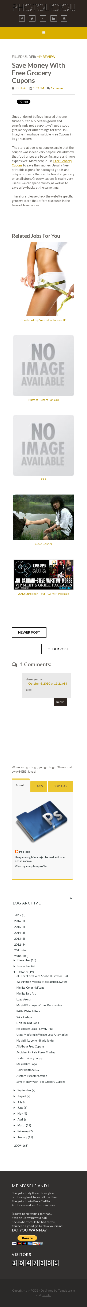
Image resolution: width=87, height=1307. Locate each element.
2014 (18, 932)
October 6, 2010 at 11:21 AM (47, 683)
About (20, 785)
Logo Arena (23, 999)
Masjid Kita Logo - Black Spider (35, 1040)
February (23, 1131)
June (21, 1107)
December (24, 960)
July (20, 1102)
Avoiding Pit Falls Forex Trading (35, 1052)
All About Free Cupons (30, 1046)
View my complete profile (30, 866)
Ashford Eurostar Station (31, 1075)
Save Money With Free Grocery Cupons (40, 1081)
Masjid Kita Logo (26, 1064)
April (21, 1119)
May (21, 1113)
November (24, 966)
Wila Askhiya (24, 1017)
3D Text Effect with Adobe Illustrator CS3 (42, 976)
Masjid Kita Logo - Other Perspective (39, 1005)
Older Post (58, 649)
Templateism (66, 1290)
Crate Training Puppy (29, 1058)
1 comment (58, 88)
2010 (18, 956)
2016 (18, 921)
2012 (18, 944)
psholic (46, 1295)
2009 (18, 1145)
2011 (18, 950)
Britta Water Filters (28, 1011)
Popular (60, 786)
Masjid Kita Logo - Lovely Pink (34, 1028)
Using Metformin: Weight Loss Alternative (42, 1034)
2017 (18, 915)
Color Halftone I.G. (27, 1070)
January (23, 1137)
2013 (18, 938)
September (25, 1090)
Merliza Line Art (26, 993)
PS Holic (20, 88)
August (22, 1096)
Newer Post (29, 632)
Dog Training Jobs (27, 1023)
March (22, 1125)
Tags (39, 786)
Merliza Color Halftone (30, 987)
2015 (18, 927)
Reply (60, 702)
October (23, 972)
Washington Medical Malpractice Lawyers (41, 981)
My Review (46, 56)
